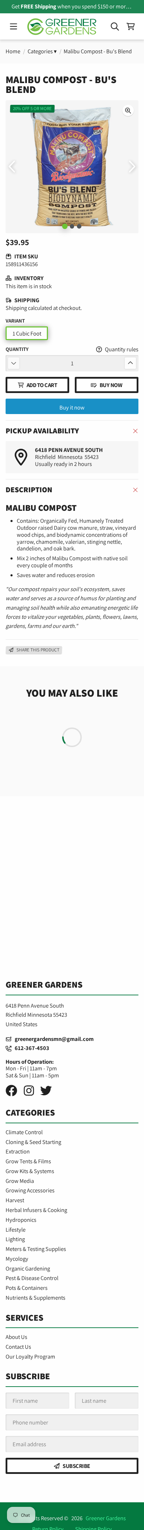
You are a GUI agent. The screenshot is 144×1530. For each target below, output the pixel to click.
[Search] (115, 26)
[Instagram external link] (29, 1090)
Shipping (16, 308)
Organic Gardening (28, 1268)
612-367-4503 (30, 1048)
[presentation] (128, 110)
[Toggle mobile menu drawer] (13, 26)
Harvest (15, 1200)
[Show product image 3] (79, 226)
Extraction (18, 1151)
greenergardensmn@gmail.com (53, 1039)
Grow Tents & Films (28, 1161)
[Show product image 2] (72, 226)
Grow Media (20, 1181)
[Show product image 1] (64, 226)
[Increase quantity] (130, 363)
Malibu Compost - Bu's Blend (98, 51)
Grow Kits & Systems (30, 1171)
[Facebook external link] (11, 1090)
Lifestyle (16, 1229)
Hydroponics (21, 1220)
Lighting (15, 1239)
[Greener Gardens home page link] (62, 26)
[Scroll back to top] (72, 1517)
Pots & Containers (27, 1288)
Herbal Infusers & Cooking (36, 1210)
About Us (16, 1337)
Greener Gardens (106, 1518)
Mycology (17, 1258)
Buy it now (72, 407)
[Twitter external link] (46, 1090)
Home (13, 51)
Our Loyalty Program (30, 1356)
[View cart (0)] (130, 26)
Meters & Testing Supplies (36, 1249)
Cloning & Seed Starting (33, 1142)
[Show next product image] (131, 167)
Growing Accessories (30, 1190)
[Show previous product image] (13, 167)
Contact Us (18, 1346)
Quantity (17, 349)
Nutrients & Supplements (35, 1297)
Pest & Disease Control (32, 1278)
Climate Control (24, 1132)
